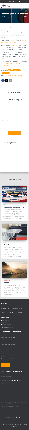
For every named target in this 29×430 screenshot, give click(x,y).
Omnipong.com (16, 45)
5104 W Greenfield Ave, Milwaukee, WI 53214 (12, 312)
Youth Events (6, 72)
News (9, 70)
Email (2, 356)
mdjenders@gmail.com (12, 63)
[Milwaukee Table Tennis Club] (6, 6)
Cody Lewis (13, 424)
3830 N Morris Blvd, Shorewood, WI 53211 (11, 308)
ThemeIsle (15, 426)
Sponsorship (22, 420)
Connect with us (12, 1)
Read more (19, 218)
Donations (6, 420)
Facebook (17, 2)
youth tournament (18, 75)
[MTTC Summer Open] (14, 269)
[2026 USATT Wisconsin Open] (14, 193)
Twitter (19, 2)
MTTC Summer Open (10, 283)
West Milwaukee (5, 311)
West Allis (12, 40)
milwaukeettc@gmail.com (7, 327)
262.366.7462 (5, 65)
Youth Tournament (10, 245)
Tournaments (16, 70)
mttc (5, 75)
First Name (4, 334)
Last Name (4, 342)
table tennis (10, 75)
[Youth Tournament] (14, 231)
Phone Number (5, 349)
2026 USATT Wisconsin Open (13, 207)
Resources (14, 420)
